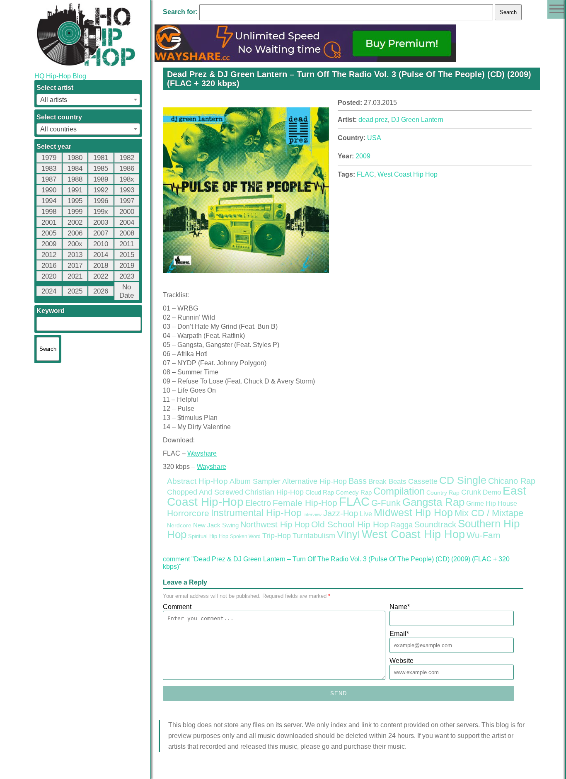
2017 (75, 265)
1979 (48, 158)
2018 (100, 265)
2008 (126, 233)
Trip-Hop (276, 535)
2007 (100, 233)
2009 (48, 244)
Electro (258, 502)
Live (366, 513)
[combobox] (88, 99)
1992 (100, 190)
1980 (75, 158)
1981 (100, 158)
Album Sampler (255, 481)
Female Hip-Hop (305, 503)
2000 (126, 212)
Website (401, 660)
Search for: (180, 11)
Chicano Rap (511, 480)
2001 (48, 222)
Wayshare (202, 453)
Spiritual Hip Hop (208, 536)
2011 (126, 244)
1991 (75, 190)
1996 (100, 201)
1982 (126, 158)
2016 (48, 265)
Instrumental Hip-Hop (256, 512)
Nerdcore (179, 525)
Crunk (471, 492)
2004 (126, 222)
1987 (48, 179)
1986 (126, 168)
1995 (75, 201)
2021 (75, 276)
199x (100, 212)
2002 (75, 222)
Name (399, 606)
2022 (100, 276)
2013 (75, 255)
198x (126, 179)
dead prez (373, 119)
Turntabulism (314, 535)
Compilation (399, 491)
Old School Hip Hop (350, 524)
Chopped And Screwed (205, 492)
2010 (100, 244)
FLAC (365, 174)
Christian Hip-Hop (274, 492)
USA (374, 137)
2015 (126, 255)
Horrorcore (188, 513)
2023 (126, 276)
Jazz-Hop (340, 513)
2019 (126, 265)
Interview (312, 514)
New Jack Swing (216, 525)
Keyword (50, 310)
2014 (100, 255)
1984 (75, 168)
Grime (475, 503)
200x (75, 244)
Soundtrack (435, 524)
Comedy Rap (354, 492)
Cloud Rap (319, 492)
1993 (126, 190)
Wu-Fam (484, 535)
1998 (48, 212)
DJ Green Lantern (417, 119)
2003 (100, 222)
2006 (75, 233)
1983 (48, 168)
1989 (100, 179)
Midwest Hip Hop (413, 512)
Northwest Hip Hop (275, 524)
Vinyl (348, 534)
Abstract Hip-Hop (197, 481)
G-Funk (386, 503)
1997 (126, 201)
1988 (75, 179)
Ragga (402, 525)
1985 (100, 168)
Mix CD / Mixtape (489, 513)
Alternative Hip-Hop (314, 481)
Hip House (501, 503)
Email (399, 633)
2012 (48, 255)
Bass (357, 480)
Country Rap (443, 492)
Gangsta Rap (433, 502)
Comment (177, 606)
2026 (100, 291)
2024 (48, 291)
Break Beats (387, 481)
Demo (492, 492)
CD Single (462, 480)
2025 (75, 291)
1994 (48, 201)
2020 (48, 276)
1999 (75, 212)
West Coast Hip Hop (407, 174)
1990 (48, 190)
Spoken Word (245, 536)
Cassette (423, 481)
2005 (48, 233)
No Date (126, 291)
